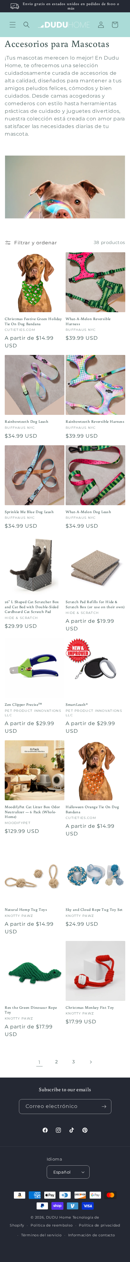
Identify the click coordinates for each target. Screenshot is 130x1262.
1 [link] (39, 1062)
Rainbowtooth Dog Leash (26, 421)
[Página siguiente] (91, 1062)
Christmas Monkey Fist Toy (90, 1007)
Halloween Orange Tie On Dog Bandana (92, 809)
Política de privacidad (99, 1225)
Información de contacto (91, 1235)
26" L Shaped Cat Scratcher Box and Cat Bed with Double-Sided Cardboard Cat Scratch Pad (32, 606)
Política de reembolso (52, 1225)
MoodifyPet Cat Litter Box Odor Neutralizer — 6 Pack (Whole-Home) (32, 811)
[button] (13, 25)
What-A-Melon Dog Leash (88, 511)
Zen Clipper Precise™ (23, 704)
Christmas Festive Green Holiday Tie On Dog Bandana (33, 321)
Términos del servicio (41, 1235)
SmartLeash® (77, 704)
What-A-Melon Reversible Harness (88, 321)
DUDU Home (58, 1217)
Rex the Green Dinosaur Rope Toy (31, 1010)
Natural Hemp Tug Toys (26, 909)
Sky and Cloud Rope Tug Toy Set (94, 909)
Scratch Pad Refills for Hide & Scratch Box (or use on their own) (95, 604)
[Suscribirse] (104, 1106)
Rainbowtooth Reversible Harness (95, 421)
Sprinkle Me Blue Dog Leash (29, 511)
